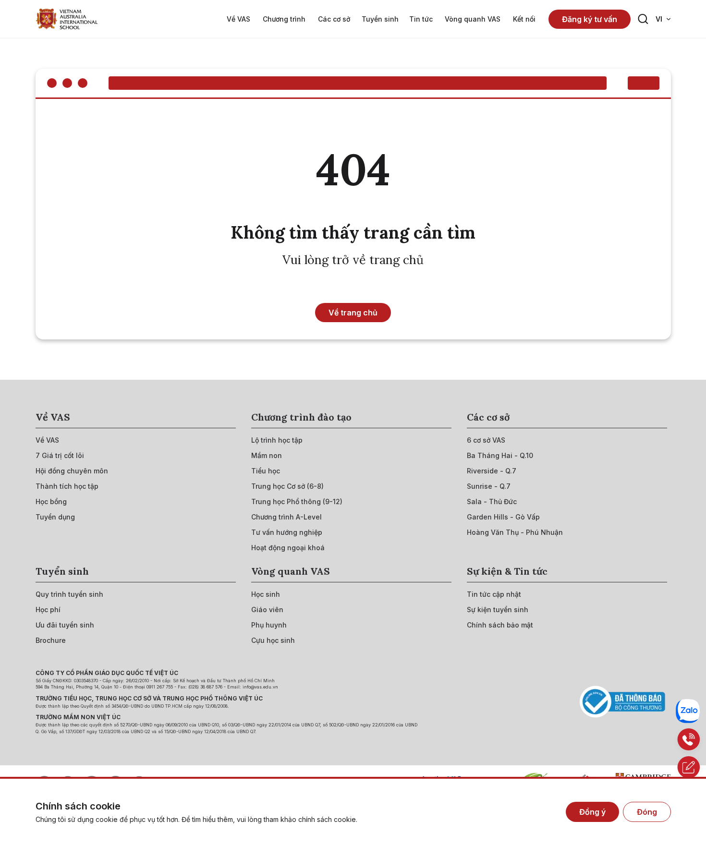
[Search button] (643, 19)
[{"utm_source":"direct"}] (67, 19)
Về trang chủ (353, 312)
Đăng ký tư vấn (589, 19)
